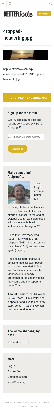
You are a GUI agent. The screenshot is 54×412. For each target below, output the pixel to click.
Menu (45, 13)
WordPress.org (17, 382)
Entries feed (15, 371)
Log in (11, 366)
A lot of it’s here (18, 294)
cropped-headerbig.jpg (29, 97)
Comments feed (17, 377)
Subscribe (18, 148)
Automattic (31, 406)
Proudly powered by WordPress (22, 402)
